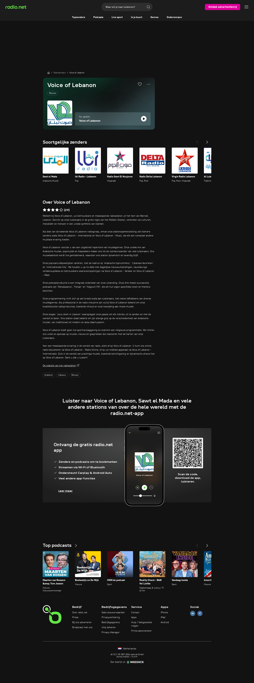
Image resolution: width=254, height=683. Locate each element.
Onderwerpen (174, 17)
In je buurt (136, 17)
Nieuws (52, 93)
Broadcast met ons (82, 627)
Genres (154, 17)
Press (75, 617)
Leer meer (65, 491)
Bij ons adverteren (82, 622)
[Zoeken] (148, 7)
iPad (163, 617)
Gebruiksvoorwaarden (113, 612)
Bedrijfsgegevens (111, 622)
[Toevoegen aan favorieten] (140, 84)
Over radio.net (79, 612)
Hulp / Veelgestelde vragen (141, 624)
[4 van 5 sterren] (57, 210)
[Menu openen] (246, 7)
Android (165, 622)
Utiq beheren (109, 627)
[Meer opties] (149, 84)
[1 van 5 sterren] (45, 210)
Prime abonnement (141, 631)
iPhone (164, 612)
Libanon (62, 375)
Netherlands (129, 649)
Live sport (117, 17)
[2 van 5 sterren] (49, 210)
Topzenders (78, 17)
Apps (134, 617)
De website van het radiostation (59, 365)
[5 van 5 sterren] (61, 210)
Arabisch (48, 375)
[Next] (207, 141)
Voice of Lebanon (89, 121)
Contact (135, 612)
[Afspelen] (144, 118)
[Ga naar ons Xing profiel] (200, 613)
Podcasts (98, 17)
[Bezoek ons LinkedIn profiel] (192, 613)
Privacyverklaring (111, 617)
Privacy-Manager (111, 632)
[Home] (48, 72)
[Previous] (197, 141)
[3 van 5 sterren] (53, 210)
